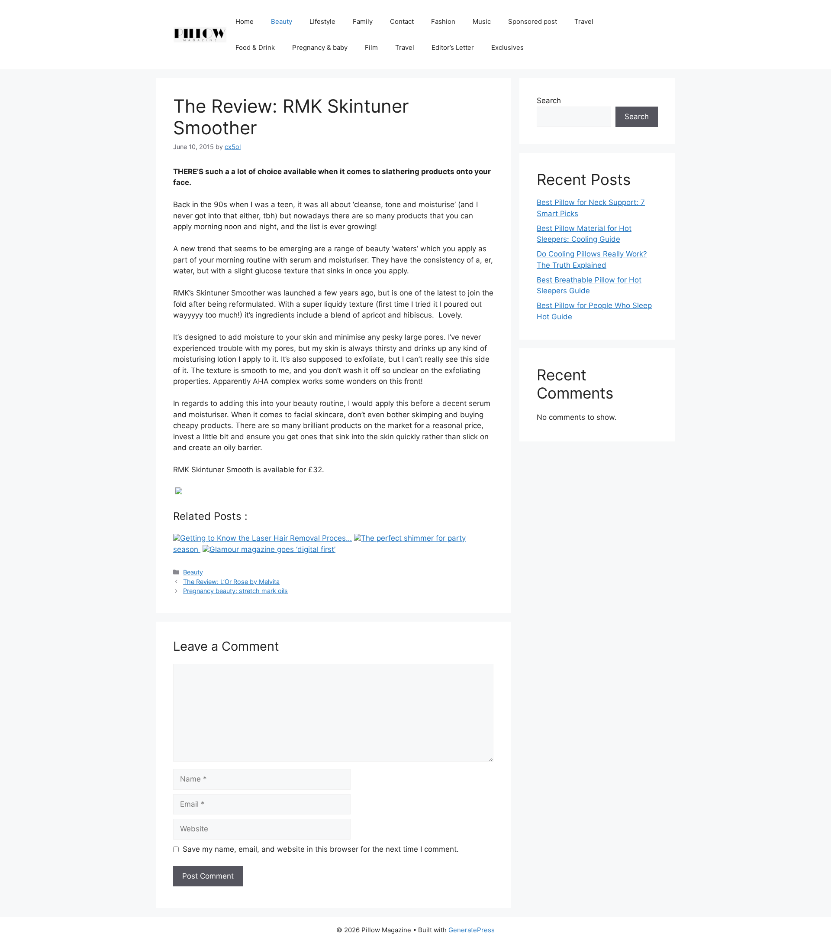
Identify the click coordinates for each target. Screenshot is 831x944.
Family (363, 21)
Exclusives (507, 47)
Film (371, 47)
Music (482, 21)
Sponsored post (532, 21)
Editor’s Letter (453, 47)
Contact (402, 21)
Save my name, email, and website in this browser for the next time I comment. (321, 849)
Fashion (443, 21)
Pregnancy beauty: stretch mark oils (235, 590)
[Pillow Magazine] (200, 34)
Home (244, 21)
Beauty (281, 21)
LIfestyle (322, 21)
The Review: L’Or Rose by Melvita (231, 581)
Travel (583, 21)
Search (549, 100)
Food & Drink (255, 47)
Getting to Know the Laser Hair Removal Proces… (266, 538)
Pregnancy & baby (320, 47)
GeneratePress (471, 930)
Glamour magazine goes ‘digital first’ (272, 549)
